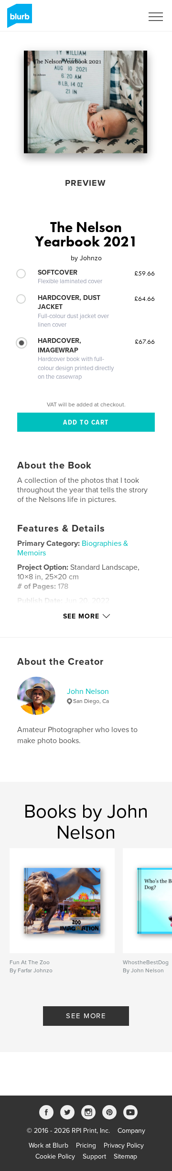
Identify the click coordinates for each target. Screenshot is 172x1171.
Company (131, 1131)
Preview (85, 183)
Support (94, 1156)
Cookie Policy (55, 1156)
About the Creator (60, 662)
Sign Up (118, 17)
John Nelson (88, 691)
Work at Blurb (48, 1145)
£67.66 (145, 341)
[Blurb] (18, 19)
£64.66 (144, 298)
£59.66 (144, 273)
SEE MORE (86, 1015)
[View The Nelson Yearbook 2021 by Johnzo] (85, 102)
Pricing (86, 1145)
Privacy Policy (124, 1145)
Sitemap (125, 1156)
